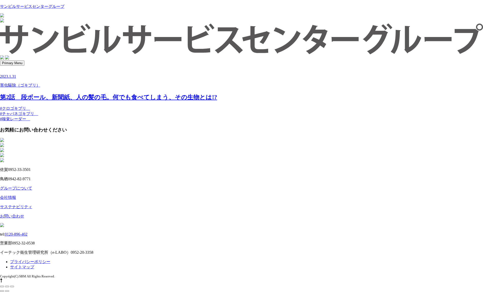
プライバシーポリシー (30, 262)
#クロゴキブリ (15, 108)
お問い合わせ (12, 216)
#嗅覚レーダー (15, 119)
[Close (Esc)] (2, 286)
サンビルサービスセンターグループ (32, 6)
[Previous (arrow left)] (2, 291)
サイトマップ (22, 267)
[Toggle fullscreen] (7, 286)
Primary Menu (12, 63)
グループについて (16, 188)
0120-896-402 (16, 234)
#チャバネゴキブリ (19, 114)
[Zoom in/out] (12, 286)
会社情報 (8, 197)
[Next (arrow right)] (7, 291)
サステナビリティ (16, 207)
